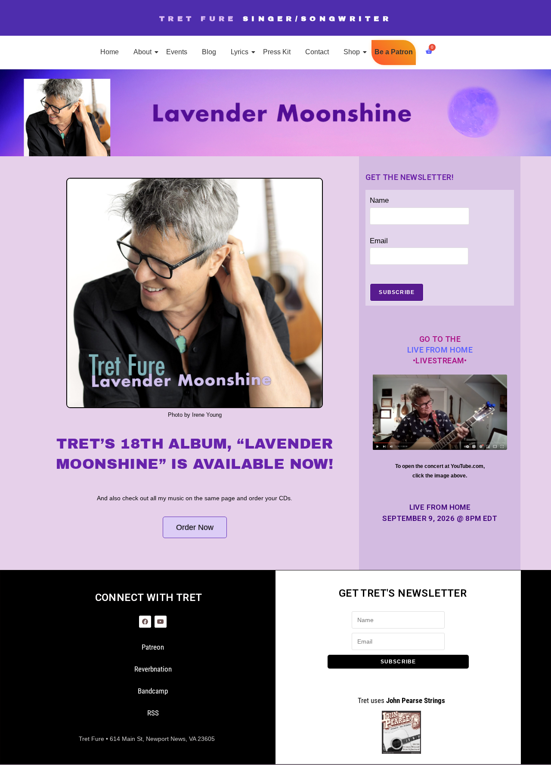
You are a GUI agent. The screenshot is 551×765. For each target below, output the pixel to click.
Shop (352, 52)
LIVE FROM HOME (440, 349)
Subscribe (397, 292)
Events (176, 52)
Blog (209, 52)
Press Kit (277, 52)
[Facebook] (145, 622)
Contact (317, 52)
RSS (153, 713)
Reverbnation (153, 669)
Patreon (153, 647)
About (142, 52)
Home (109, 52)
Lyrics (239, 52)
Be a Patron (394, 52)
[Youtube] (161, 622)
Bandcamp (153, 691)
